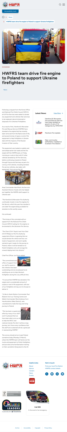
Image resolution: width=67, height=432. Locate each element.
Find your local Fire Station (54, 366)
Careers (31, 371)
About (31, 366)
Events (31, 375)
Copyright (37, 428)
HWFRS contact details (52, 368)
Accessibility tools (10, 11)
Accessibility (27, 428)
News (10, 17)
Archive (17, 428)
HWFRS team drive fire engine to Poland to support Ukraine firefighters (30, 21)
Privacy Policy (48, 428)
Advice (31, 368)
